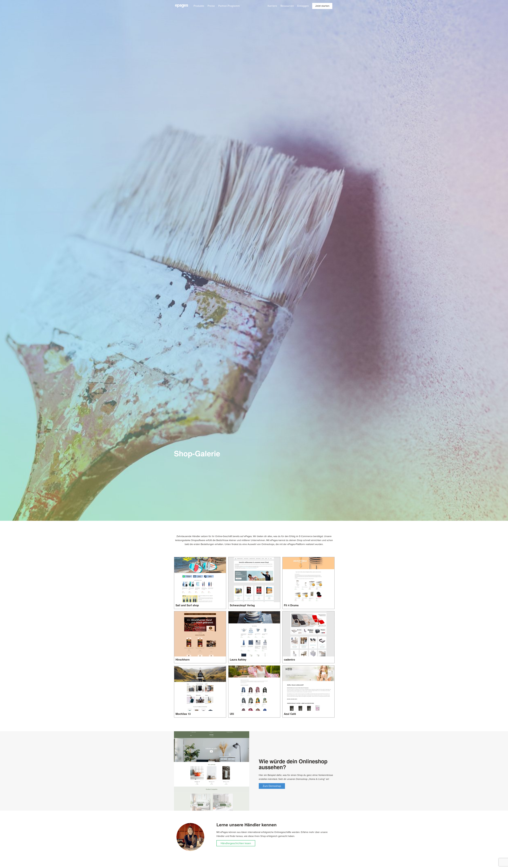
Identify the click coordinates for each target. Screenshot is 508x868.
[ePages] (181, 6)
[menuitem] (199, 6)
